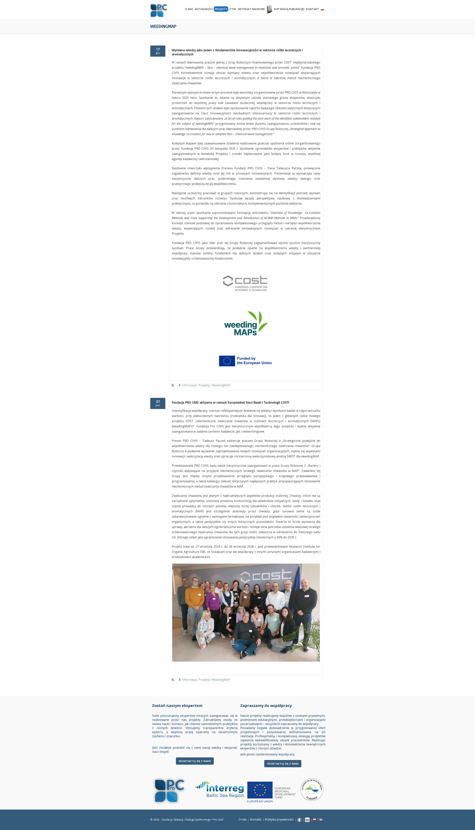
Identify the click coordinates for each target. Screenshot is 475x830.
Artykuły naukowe (251, 9)
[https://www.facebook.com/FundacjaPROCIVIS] (300, 820)
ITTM (232, 9)
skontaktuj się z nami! (195, 761)
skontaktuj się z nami (283, 763)
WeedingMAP (221, 385)
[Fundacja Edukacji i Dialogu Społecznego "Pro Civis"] (165, 10)
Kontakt (312, 9)
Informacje (189, 385)
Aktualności (204, 9)
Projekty (221, 9)
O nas (189, 9)
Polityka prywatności (279, 819)
